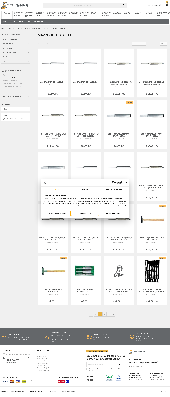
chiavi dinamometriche (9, 57)
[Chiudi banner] (126, 182)
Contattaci (11, 337)
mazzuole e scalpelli (9, 78)
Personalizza (83, 213)
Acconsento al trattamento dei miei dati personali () (105, 369)
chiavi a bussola (6, 48)
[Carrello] (167, 5)
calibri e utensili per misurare (12, 83)
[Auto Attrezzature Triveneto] (14, 5)
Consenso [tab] (55, 189)
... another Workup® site (161, 392)
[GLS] (67, 382)
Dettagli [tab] (85, 189)
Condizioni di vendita (43, 370)
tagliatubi (6, 75)
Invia (119, 364)
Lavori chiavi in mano (43, 361)
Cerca (124, 5)
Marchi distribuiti (42, 363)
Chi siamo (40, 354)
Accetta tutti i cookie (113, 213)
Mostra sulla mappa (136, 366)
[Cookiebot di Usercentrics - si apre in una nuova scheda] (113, 182)
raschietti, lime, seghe (10, 80)
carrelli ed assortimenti (9, 39)
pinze (3, 66)
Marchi (6, 115)
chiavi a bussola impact (9, 52)
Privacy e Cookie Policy (68, 391)
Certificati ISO (41, 365)
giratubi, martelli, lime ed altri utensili (11, 70)
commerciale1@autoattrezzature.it (18, 354)
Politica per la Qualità (43, 368)
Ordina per (128, 43)
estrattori (4, 92)
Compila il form (55, 339)
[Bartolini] (61, 382)
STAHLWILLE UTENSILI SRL (14, 118)
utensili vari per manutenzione (12, 86)
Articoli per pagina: (153, 43)
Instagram (91, 380)
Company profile (42, 356)
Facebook (87, 380)
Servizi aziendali (42, 358)
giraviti (3, 61)
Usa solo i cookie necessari (56, 213)
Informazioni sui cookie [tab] (114, 189)
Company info (52, 391)
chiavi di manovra (7, 43)
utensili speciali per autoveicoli (11, 96)
